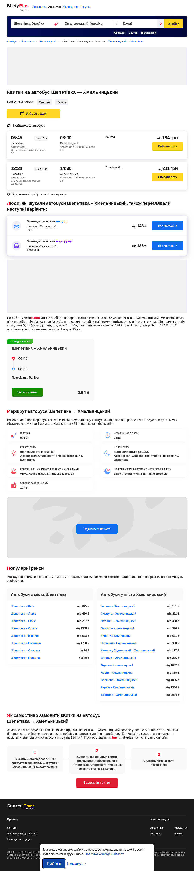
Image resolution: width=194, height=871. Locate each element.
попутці (61, 221)
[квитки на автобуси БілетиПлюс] (21, 809)
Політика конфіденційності (22, 833)
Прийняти (54, 863)
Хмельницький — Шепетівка (125, 41)
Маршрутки (70, 6)
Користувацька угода (19, 839)
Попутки (85, 6)
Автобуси (54, 6)
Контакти (12, 827)
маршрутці (64, 241)
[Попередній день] (116, 23)
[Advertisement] (97, 66)
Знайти (173, 24)
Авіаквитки (39, 6)
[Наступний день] (160, 23)
